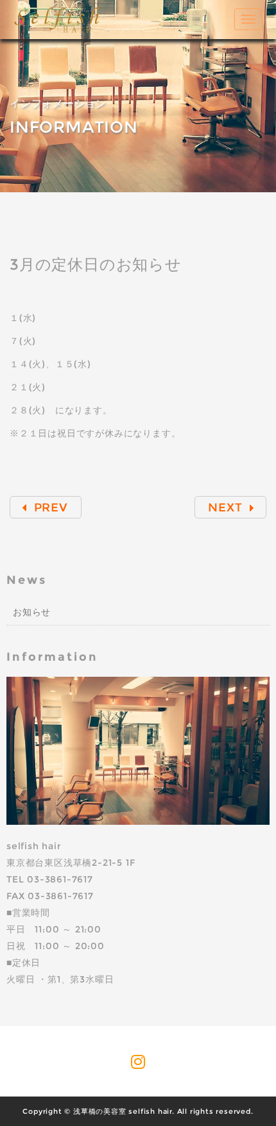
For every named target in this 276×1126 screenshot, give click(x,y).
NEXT (227, 507)
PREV (49, 507)
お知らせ (32, 612)
